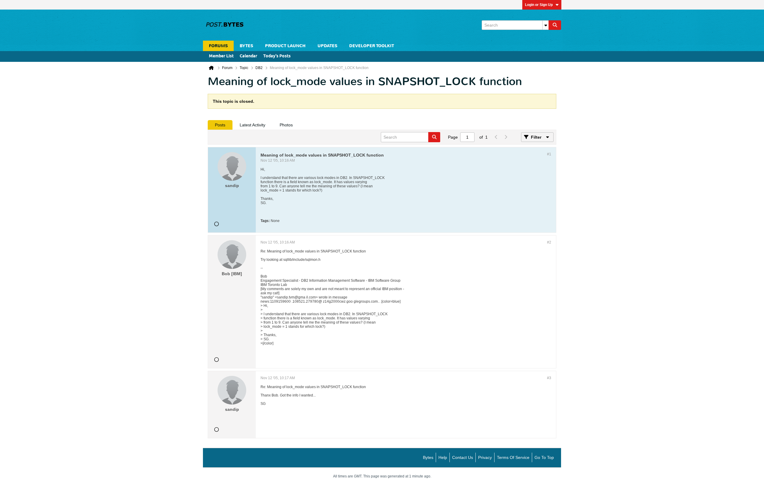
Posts (220, 124)
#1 (549, 154)
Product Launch (285, 46)
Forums (218, 46)
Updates (327, 46)
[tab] (220, 125)
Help (442, 457)
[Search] (555, 25)
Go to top (544, 457)
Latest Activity (252, 124)
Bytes (428, 457)
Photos (286, 124)
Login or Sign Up (539, 5)
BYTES (246, 46)
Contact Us (462, 457)
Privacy (485, 457)
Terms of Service (513, 457)
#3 (549, 378)
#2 (549, 242)
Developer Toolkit (371, 46)
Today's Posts (277, 56)
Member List (221, 56)
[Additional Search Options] (545, 25)
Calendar (248, 56)
